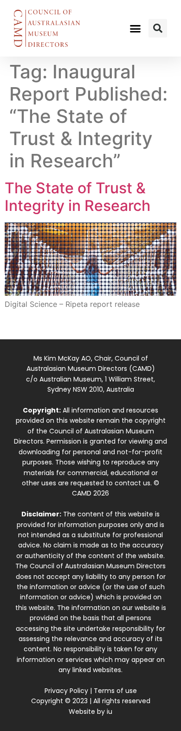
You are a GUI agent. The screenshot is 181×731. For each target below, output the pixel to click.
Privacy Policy (66, 690)
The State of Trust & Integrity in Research (77, 197)
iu (109, 711)
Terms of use (115, 690)
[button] (135, 28)
